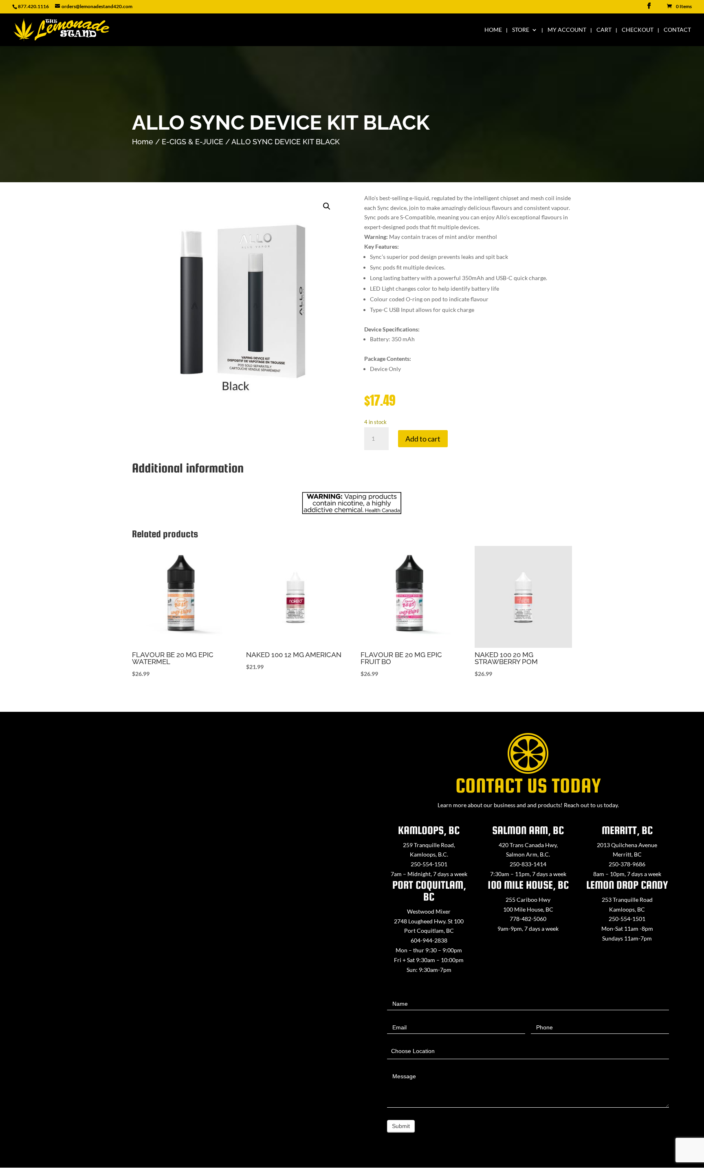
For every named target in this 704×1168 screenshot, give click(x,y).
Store (520, 30)
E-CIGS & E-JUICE (192, 141)
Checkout (637, 30)
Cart (604, 30)
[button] (326, 206)
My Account (567, 30)
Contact (677, 30)
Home (493, 30)
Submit (401, 1126)
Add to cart (422, 438)
